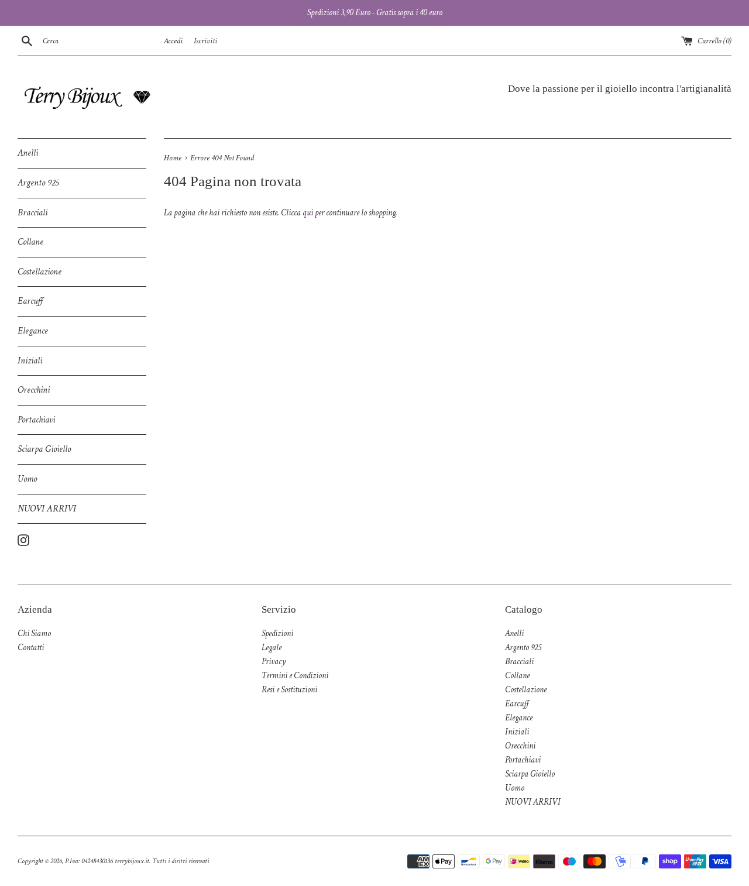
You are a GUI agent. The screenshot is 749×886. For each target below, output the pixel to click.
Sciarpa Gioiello (44, 449)
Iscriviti (205, 41)
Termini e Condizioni (295, 675)
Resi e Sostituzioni (289, 689)
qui (308, 212)
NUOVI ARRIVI (47, 509)
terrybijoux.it (132, 861)
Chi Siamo (34, 633)
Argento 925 (38, 183)
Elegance (33, 331)
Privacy (274, 661)
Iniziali (30, 361)
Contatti (31, 647)
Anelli (28, 153)
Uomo (27, 479)
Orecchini (34, 390)
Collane (30, 242)
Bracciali (32, 213)
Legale (271, 647)
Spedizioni (277, 633)
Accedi (173, 41)
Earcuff (30, 301)
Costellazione (39, 272)
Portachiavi (36, 420)
